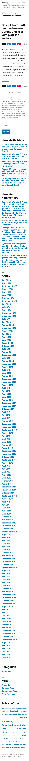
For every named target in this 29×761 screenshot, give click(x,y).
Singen (23, 111)
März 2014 (6, 514)
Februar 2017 (7, 421)
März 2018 (6, 397)
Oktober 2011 (8, 601)
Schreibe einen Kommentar (10, 117)
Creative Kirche (16, 711)
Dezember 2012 (9, 559)
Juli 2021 (6, 349)
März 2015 (6, 478)
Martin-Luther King (5, 735)
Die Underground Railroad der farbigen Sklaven (14, 250)
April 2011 (6, 619)
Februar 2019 (8, 376)
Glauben (3, 717)
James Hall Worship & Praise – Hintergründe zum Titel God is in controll (14, 156)
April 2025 (6, 292)
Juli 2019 (6, 370)
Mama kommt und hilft (21, 732)
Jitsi (18, 107)
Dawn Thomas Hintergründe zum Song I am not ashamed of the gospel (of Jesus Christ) (14, 147)
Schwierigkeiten (13, 738)
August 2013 (7, 535)
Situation (9, 113)
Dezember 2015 (9, 451)
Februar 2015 (8, 481)
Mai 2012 (6, 580)
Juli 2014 (6, 502)
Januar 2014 (7, 520)
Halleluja (11, 729)
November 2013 (9, 526)
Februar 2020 (8, 361)
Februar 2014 (8, 517)
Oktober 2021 (8, 346)
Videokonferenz (20, 113)
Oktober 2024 (8, 298)
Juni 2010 (6, 649)
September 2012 (9, 568)
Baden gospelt (8, 3)
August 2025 (8, 289)
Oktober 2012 (8, 565)
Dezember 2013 (9, 523)
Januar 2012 (7, 592)
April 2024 (6, 310)
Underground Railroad (12, 744)
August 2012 (7, 571)
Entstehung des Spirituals (14, 756)
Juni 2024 (6, 304)
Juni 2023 (6, 322)
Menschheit (9, 111)
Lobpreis (10, 732)
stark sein (3, 741)
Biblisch (4, 99)
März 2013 (6, 550)
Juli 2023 (6, 319)
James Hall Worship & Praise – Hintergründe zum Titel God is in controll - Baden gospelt (14, 205)
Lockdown (9, 109)
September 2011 (9, 604)
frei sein (19, 714)
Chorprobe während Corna (9, 101)
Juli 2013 (6, 538)
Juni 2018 (6, 391)
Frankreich (16, 103)
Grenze (19, 105)
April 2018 (6, 394)
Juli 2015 (6, 466)
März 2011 (6, 622)
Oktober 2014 (8, 493)
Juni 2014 (6, 505)
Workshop (18, 115)
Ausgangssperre (13, 97)
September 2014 (9, 496)
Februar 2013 (8, 553)
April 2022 (6, 337)
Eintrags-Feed (8, 688)
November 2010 (9, 634)
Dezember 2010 (9, 631)
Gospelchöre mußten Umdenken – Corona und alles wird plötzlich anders (14, 31)
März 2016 (6, 442)
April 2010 (6, 655)
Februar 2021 (8, 352)
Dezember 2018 (9, 379)
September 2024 (9, 301)
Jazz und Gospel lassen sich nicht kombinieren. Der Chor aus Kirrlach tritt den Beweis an (14, 172)
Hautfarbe (15, 729)
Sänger (7, 741)
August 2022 (8, 331)
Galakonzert (24, 714)
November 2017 (9, 406)
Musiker (15, 735)
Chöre (18, 99)
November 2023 (9, 316)
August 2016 (7, 433)
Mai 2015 (6, 472)
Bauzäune (21, 97)
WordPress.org (8, 694)
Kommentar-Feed (9, 691)
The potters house (12, 741)
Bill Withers (10, 99)
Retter (19, 735)
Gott (8, 729)
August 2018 (7, 385)
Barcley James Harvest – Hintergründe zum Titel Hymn (14, 222)
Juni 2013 (6, 541)
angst (3, 708)
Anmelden (6, 685)
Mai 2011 (6, 616)
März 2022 (6, 340)
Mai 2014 (6, 508)
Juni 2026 (6, 280)
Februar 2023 (8, 325)
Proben (18, 111)
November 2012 (9, 562)
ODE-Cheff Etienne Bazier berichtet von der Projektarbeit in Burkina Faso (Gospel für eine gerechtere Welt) (14, 212)
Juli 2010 (6, 646)
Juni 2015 (6, 469)
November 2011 (9, 598)
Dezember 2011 (9, 595)
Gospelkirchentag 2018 (17, 721)
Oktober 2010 (8, 637)
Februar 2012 (8, 589)
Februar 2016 (8, 445)
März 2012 (6, 586)
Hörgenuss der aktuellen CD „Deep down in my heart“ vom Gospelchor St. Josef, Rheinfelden (14, 237)
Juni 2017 (6, 415)
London (15, 109)
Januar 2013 (7, 556)
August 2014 (7, 499)
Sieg (17, 738)
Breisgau (13, 708)
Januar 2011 (7, 628)
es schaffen (13, 714)
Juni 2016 (6, 436)
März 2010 (6, 658)
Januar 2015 (7, 484)
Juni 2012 (6, 577)
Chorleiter (8, 711)
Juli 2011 (6, 610)
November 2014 (9, 490)
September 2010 (9, 640)
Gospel (6, 105)
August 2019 (7, 367)
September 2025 (9, 286)
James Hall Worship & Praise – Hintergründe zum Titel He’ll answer (14, 163)
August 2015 (7, 463)
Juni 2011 (6, 613)
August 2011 (7, 607)
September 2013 (9, 532)
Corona (19, 101)
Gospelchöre (12, 105)
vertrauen (23, 744)
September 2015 (9, 460)
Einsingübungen (8, 103)
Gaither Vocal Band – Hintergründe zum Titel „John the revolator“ (14, 264)
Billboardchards (8, 708)
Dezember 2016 (9, 424)
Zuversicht (17, 747)
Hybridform (13, 107)
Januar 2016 (7, 448)
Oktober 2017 (8, 409)
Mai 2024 (6, 307)
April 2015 (6, 475)
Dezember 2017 (9, 403)
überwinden (23, 747)
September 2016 (9, 430)
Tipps (13, 113)
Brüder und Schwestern (20, 708)
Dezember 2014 (9, 487)
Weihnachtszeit (5, 747)
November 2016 (9, 427)
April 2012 (6, 583)
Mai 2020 (6, 358)
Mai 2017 (6, 418)
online (14, 111)
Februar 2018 (8, 400)
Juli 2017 (6, 412)
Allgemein (6, 95)
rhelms (5, 93)
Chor (14, 99)
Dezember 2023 (9, 313)
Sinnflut (4, 113)
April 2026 (6, 283)
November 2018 (9, 382)
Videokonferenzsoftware (8, 115)
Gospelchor (10, 717)
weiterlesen (6, 81)
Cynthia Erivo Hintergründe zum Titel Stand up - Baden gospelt (14, 246)
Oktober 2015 (8, 457)
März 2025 (6, 295)
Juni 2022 (6, 334)
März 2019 (6, 373)
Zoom (23, 115)
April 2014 (6, 511)
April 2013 (6, 547)
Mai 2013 (6, 544)
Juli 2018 (6, 388)
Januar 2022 (7, 343)
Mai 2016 (6, 439)
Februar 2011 (7, 625)
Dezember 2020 (9, 355)
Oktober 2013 (8, 529)
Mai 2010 (6, 651)
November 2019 (9, 364)
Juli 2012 (6, 574)
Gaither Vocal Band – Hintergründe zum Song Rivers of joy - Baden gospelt (14, 257)
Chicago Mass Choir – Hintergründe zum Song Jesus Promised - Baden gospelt (14, 230)
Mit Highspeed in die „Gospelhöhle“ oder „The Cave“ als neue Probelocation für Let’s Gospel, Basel (14, 181)
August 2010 (7, 643)
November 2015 (9, 454)
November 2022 (9, 328)
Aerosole (5, 97)
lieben (7, 732)
